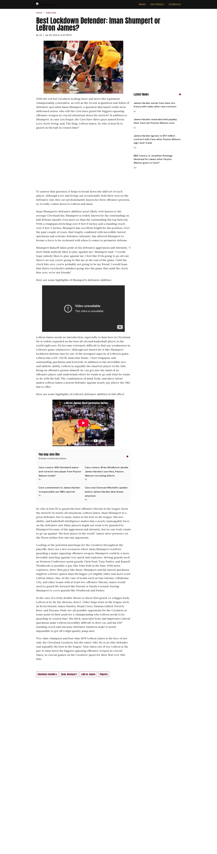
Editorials (157, 4)
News (142, 4)
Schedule (175, 4)
